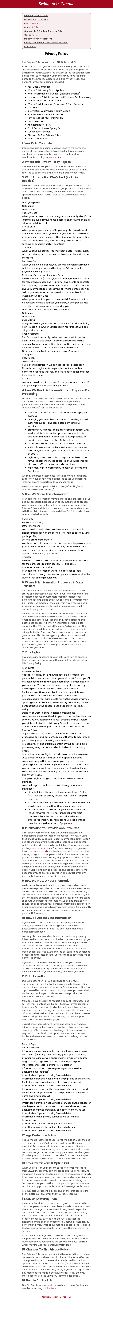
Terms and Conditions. (41, 851)
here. (54, 1288)
